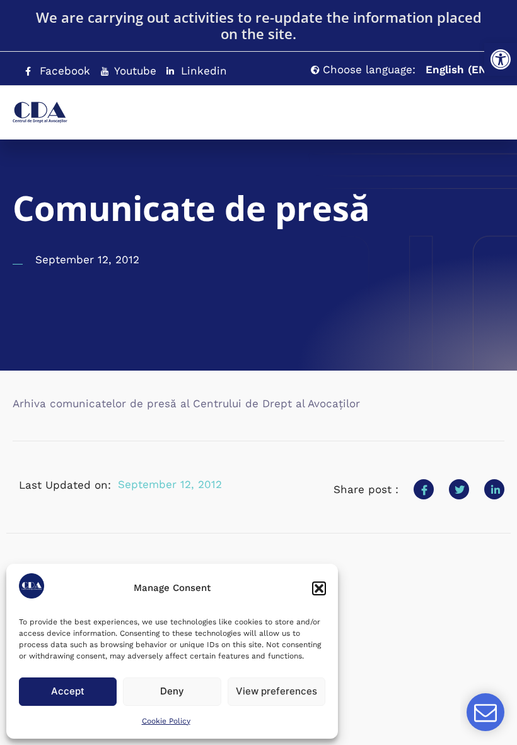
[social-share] (424, 489)
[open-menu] (469, 106)
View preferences (276, 691)
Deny (172, 691)
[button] (500, 59)
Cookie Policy (166, 721)
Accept (67, 691)
